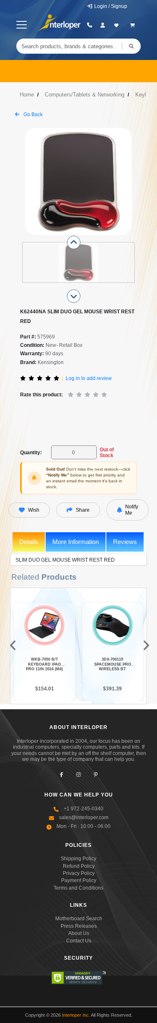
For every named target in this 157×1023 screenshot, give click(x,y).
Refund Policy (79, 866)
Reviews (125, 541)
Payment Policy (78, 880)
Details (28, 541)
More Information (75, 541)
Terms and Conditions (78, 888)
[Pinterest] (95, 774)
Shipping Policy (78, 859)
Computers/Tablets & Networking (84, 94)
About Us (78, 933)
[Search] (131, 46)
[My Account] (102, 25)
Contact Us (78, 941)
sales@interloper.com (83, 817)
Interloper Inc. (76, 1015)
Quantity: (31, 453)
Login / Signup (110, 6)
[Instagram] (78, 774)
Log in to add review (89, 378)
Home (27, 94)
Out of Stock (107, 452)
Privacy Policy (79, 873)
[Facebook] (61, 774)
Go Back (32, 114)
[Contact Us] (89, 25)
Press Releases (79, 926)
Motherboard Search (78, 918)
